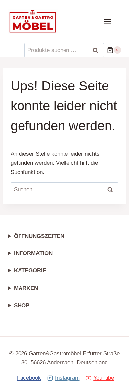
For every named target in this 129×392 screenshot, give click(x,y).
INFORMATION (33, 253)
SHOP (21, 305)
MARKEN (26, 288)
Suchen (97, 50)
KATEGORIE (30, 270)
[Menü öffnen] (111, 21)
